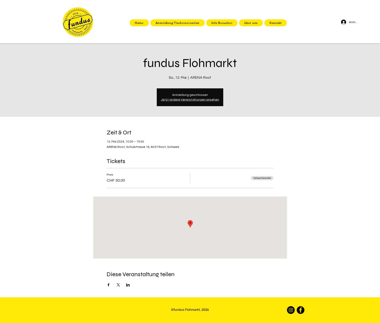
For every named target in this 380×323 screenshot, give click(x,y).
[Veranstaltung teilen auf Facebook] (108, 284)
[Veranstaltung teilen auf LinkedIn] (128, 284)
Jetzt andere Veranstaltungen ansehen (190, 99)
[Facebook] (300, 310)
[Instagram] (291, 310)
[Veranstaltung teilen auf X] (118, 284)
